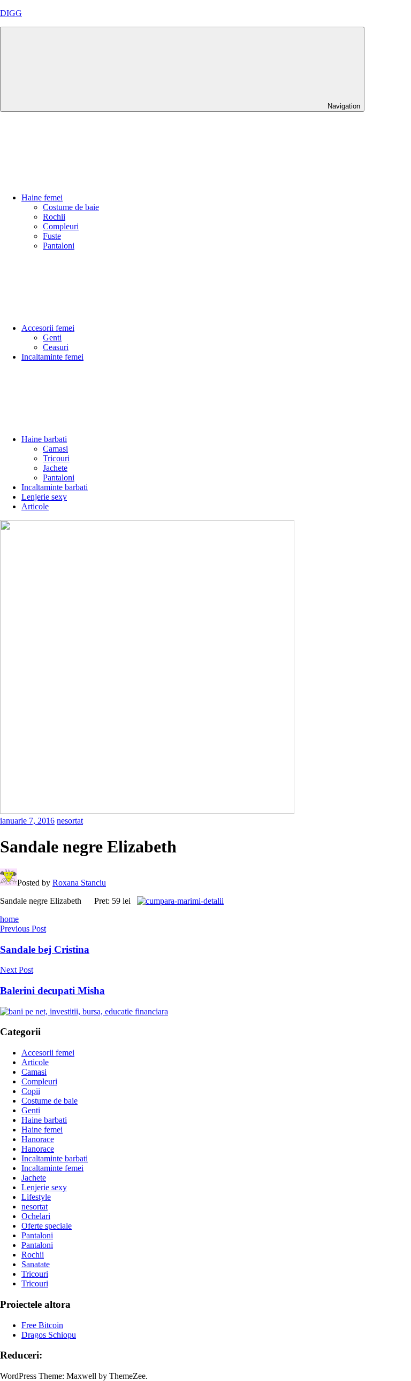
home (9, 919)
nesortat (70, 820)
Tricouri (56, 458)
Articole (35, 506)
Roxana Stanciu (79, 882)
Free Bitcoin (42, 1325)
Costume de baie (71, 207)
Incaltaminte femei (52, 356)
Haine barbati (44, 439)
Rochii (54, 216)
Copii (30, 1091)
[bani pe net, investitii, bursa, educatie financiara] (84, 1011)
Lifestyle (36, 1196)
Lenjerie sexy (44, 496)
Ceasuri (55, 347)
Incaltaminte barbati (54, 487)
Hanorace (37, 1139)
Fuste (52, 235)
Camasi (55, 448)
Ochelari (35, 1216)
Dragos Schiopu (48, 1334)
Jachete (55, 467)
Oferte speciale (46, 1225)
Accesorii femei (47, 327)
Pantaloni (58, 245)
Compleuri (61, 226)
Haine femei (42, 197)
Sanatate (35, 1264)
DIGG (11, 13)
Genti (52, 337)
